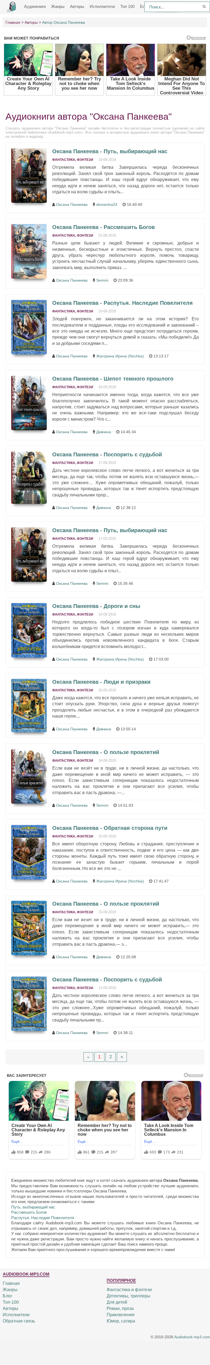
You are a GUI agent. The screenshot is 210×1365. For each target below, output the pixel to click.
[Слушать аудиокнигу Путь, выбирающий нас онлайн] (29, 175)
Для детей (117, 1302)
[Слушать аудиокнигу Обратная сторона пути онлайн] (29, 852)
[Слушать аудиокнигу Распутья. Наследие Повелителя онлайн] (29, 327)
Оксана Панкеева (72, 204)
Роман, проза (120, 1308)
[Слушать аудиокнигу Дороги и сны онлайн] (29, 630)
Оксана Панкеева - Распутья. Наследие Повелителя (122, 303)
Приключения (121, 1314)
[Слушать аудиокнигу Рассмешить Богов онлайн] (29, 251)
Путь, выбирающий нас (33, 1207)
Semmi (102, 280)
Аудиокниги (35, 6)
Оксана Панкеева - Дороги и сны (96, 606)
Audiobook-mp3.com (192, 1337)
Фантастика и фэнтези (129, 1289)
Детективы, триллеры (128, 1296)
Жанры (58, 6)
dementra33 (106, 204)
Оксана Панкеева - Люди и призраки (101, 682)
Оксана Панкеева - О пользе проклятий (105, 752)
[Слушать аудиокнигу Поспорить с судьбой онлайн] (29, 477)
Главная (11, 1283)
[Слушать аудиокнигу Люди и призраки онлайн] (29, 705)
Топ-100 (11, 1302)
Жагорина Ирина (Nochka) (120, 356)
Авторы (77, 6)
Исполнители (102, 6)
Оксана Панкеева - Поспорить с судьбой (107, 454)
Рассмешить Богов (29, 1212)
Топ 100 (127, 6)
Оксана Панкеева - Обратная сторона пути (109, 828)
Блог (7, 1296)
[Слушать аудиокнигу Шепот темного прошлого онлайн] (29, 403)
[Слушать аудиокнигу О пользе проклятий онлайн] (29, 776)
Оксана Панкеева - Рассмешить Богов (103, 227)
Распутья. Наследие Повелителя (42, 1217)
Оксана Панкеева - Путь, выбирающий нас (109, 151)
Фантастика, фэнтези (72, 160)
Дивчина (103, 432)
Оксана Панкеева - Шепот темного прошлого (112, 379)
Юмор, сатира (121, 1321)
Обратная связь (19, 1321)
